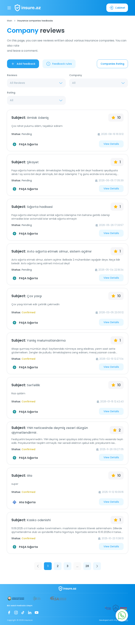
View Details (111, 144)
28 (87, 566)
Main (9, 20)
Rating (11, 92)
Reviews (12, 75)
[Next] (97, 566)
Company (75, 75)
